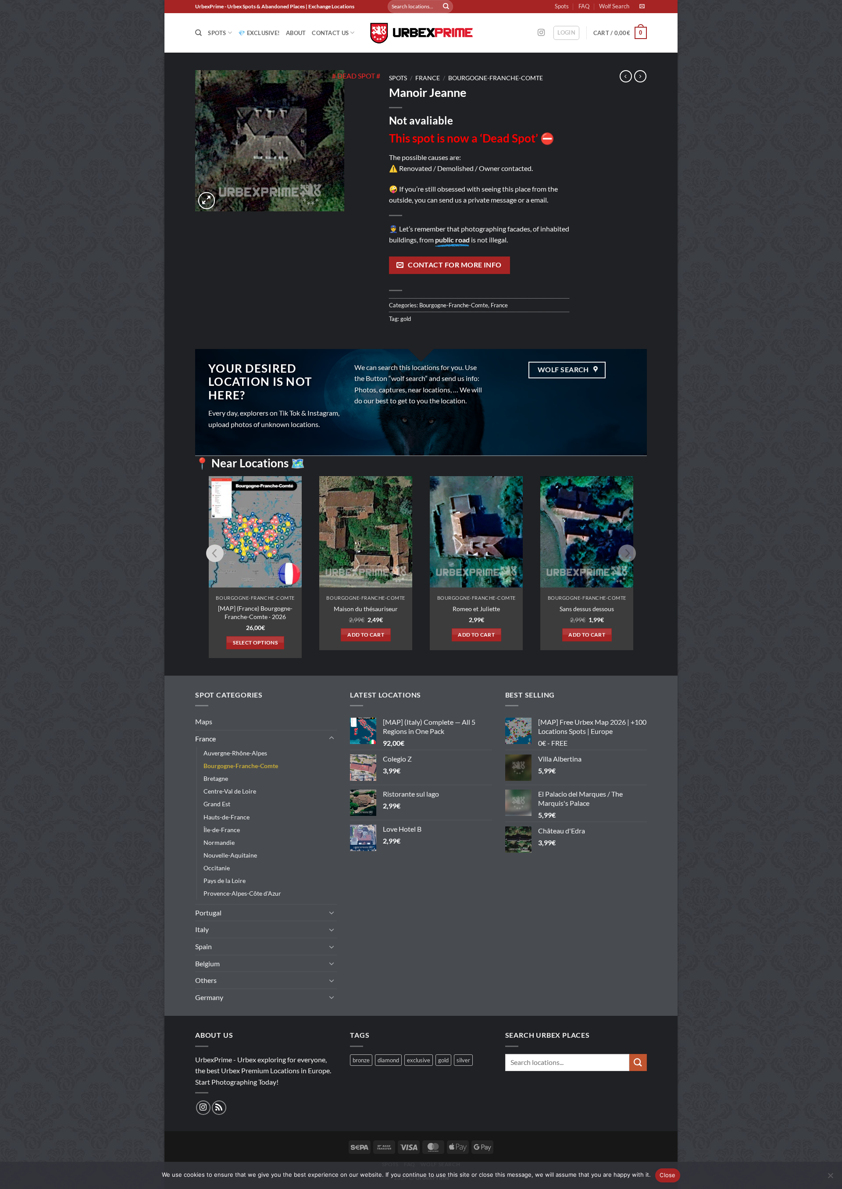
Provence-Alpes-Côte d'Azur (242, 893)
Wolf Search (614, 6)
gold (405, 318)
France (427, 78)
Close (667, 1174)
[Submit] (446, 6)
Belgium (207, 963)
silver (463, 1060)
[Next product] (626, 76)
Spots (562, 6)
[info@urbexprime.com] (643, 6)
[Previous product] (640, 76)
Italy (202, 929)
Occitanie (216, 868)
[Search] (198, 33)
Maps (203, 721)
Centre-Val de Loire (229, 791)
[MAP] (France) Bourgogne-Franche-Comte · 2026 (255, 612)
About (296, 32)
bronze (361, 1060)
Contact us (330, 32)
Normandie (219, 842)
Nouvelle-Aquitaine (230, 855)
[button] (566, 33)
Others (206, 980)
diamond (388, 1060)
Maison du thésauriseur (366, 608)
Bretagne (215, 778)
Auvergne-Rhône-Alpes (235, 753)
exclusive (418, 1060)
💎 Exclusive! (259, 32)
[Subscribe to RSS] (219, 1107)
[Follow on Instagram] (541, 33)
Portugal (208, 912)
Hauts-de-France (226, 817)
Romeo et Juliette (476, 608)
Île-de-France (221, 829)
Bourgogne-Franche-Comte (495, 78)
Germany (209, 997)
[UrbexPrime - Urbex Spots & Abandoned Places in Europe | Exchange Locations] (421, 33)
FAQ (583, 6)
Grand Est (216, 804)
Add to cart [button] (365, 634)
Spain (203, 946)
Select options (255, 642)
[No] (830, 1178)
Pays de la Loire (224, 880)
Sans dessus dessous (587, 608)
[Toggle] (331, 738)
